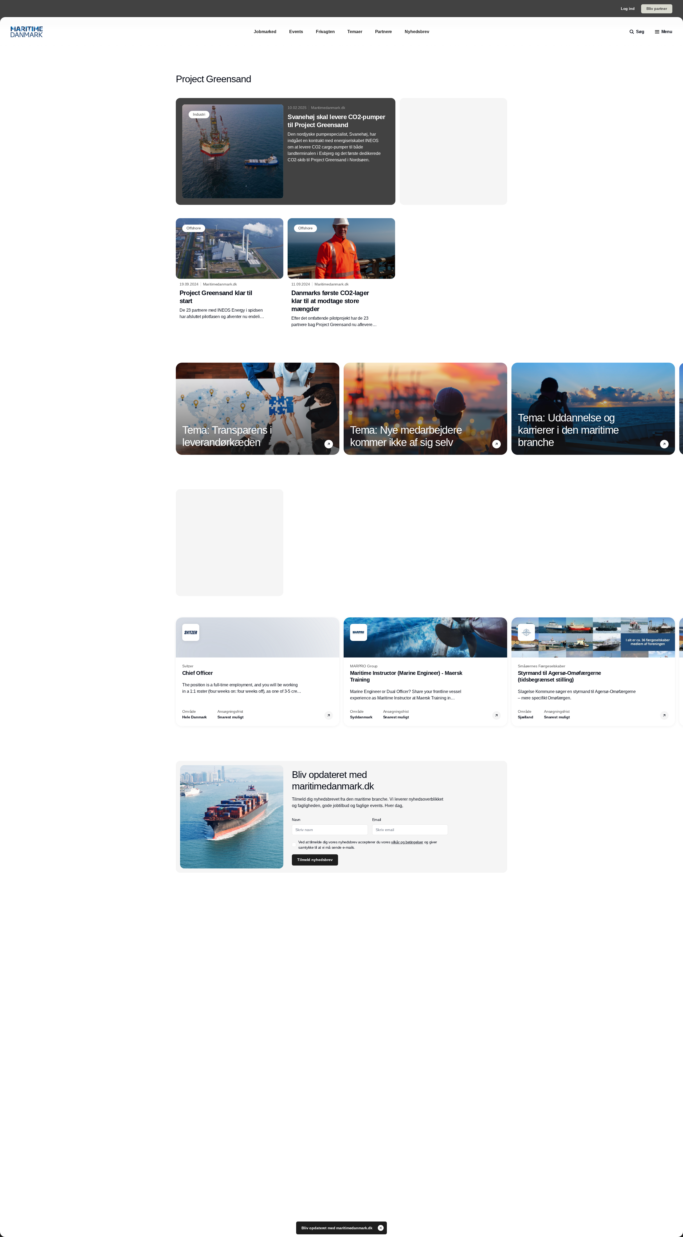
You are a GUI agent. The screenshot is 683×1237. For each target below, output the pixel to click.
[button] (328, 444)
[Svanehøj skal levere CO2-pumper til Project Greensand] (285, 151)
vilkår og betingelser (407, 842)
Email (376, 819)
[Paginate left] (180, 408)
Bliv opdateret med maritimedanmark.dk (337, 1228)
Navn (296, 819)
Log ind (628, 8)
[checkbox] (294, 845)
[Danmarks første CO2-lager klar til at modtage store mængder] (341, 273)
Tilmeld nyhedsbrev (314, 860)
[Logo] (27, 31)
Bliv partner (656, 8)
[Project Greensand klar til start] (229, 269)
